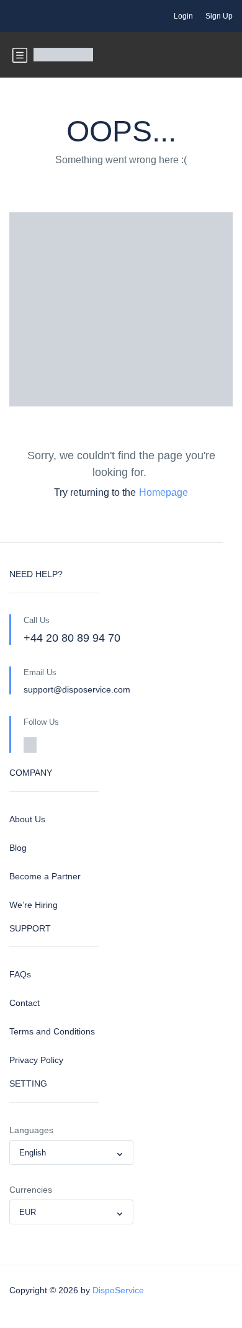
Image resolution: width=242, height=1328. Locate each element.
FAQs (20, 974)
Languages (31, 1130)
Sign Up (219, 16)
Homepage (163, 492)
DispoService (118, 1290)
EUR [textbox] (27, 1212)
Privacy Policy (36, 1060)
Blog (18, 848)
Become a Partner (45, 876)
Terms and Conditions (52, 1031)
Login (183, 16)
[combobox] (71, 1152)
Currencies (30, 1190)
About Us (27, 819)
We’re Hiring (33, 905)
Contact (24, 1003)
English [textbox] (32, 1152)
